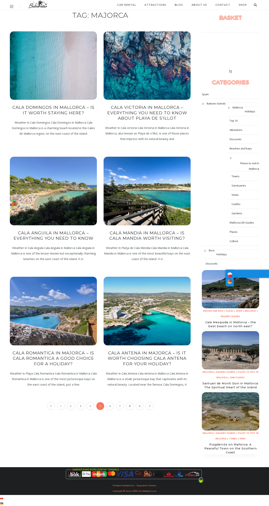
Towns (235, 176)
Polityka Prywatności (123, 485)
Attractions (155, 4)
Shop (243, 4)
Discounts (235, 139)
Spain (205, 94)
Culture (234, 241)
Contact (222, 4)
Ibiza (211, 250)
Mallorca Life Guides (242, 222)
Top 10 (233, 120)
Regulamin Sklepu (146, 485)
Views (235, 195)
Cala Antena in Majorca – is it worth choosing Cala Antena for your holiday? (147, 358)
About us (199, 4)
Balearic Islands (216, 103)
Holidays (250, 111)
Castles (236, 204)
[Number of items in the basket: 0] (230, 71)
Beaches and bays (241, 148)
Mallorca (238, 107)
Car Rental (126, 4)
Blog (179, 4)
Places (233, 232)
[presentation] (230, 289)
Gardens (237, 213)
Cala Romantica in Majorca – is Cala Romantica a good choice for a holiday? (53, 358)
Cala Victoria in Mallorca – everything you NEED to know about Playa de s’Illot (147, 113)
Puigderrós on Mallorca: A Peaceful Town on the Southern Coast (230, 448)
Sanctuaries (239, 185)
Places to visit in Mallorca (249, 166)
